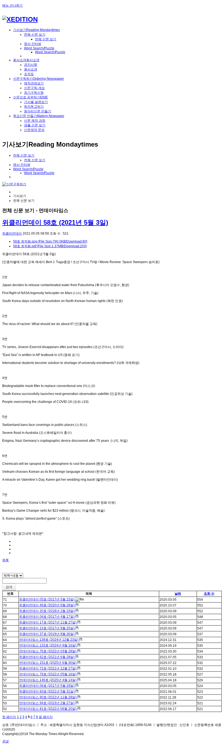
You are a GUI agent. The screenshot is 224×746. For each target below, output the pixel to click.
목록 (5, 560)
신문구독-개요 (34, 88)
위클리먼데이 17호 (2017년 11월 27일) (48, 622)
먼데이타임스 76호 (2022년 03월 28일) (48, 651)
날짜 (178, 594)
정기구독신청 (34, 93)
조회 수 (209, 594)
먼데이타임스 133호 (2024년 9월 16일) (48, 645)
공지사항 (30, 65)
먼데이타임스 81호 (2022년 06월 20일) (48, 709)
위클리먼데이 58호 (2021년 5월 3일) (55, 222)
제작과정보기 (34, 83)
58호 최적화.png (50, 241)
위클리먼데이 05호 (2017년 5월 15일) (47, 599)
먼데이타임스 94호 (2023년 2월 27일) (47, 703)
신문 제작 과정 (34, 121)
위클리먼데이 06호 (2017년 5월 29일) (47, 686)
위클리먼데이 (12, 233)
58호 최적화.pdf (50, 246)
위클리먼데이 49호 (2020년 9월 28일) (47, 605)
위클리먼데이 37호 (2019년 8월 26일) (47, 634)
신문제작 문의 (34, 130)
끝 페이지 (46, 717)
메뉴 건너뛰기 (12, 5)
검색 (9, 587)
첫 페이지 (9, 717)
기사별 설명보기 (36, 102)
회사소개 (30, 69)
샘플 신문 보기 (34, 125)
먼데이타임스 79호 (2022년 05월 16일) (48, 674)
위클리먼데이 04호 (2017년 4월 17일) (47, 617)
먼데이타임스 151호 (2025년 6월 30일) (48, 663)
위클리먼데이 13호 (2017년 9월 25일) (47, 628)
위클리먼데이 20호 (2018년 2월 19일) (47, 611)
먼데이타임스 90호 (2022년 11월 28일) (48, 697)
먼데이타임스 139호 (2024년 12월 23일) (49, 640)
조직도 (29, 74)
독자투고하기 (34, 107)
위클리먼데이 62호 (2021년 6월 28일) (47, 657)
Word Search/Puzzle (39, 48)
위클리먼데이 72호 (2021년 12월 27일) (48, 668)
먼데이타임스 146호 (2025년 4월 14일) (48, 680)
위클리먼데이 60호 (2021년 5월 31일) (47, 691)
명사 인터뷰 (32, 44)
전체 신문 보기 (34, 34)
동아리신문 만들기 (37, 111)
